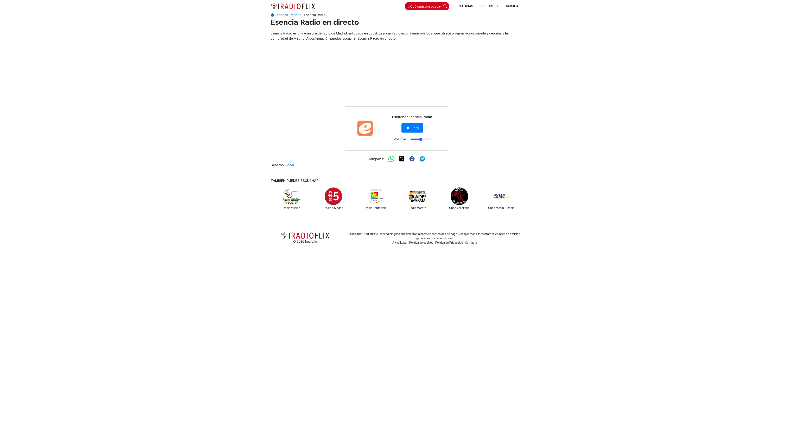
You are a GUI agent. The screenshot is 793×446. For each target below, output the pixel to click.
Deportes (489, 6)
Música (512, 6)
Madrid (296, 15)
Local (289, 165)
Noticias (465, 6)
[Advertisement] (396, 75)
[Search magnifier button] (445, 6)
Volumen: (401, 139)
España (282, 15)
